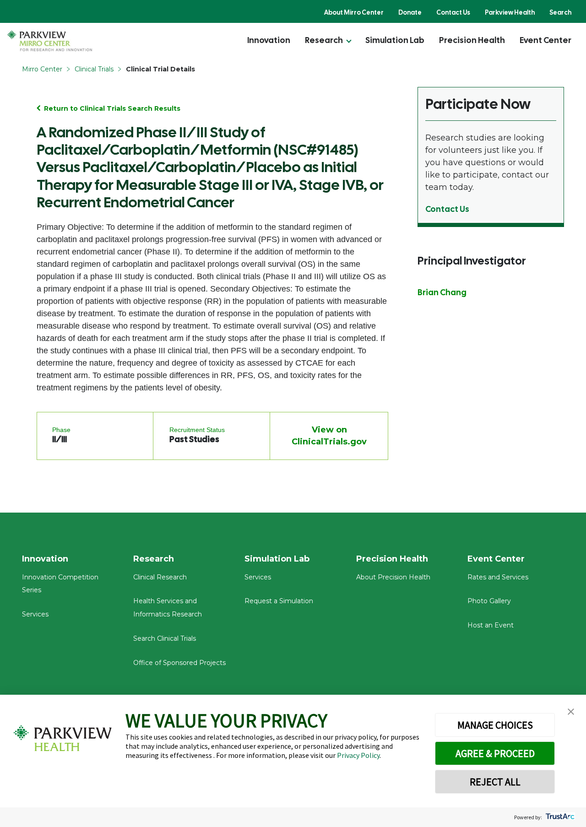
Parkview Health (510, 12)
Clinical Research (160, 577)
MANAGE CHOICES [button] (495, 725)
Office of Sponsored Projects (179, 663)
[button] (571, 712)
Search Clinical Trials (164, 638)
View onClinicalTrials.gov (329, 436)
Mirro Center (42, 69)
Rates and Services (497, 577)
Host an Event (490, 625)
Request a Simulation (278, 601)
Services (35, 614)
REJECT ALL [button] (495, 781)
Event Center (545, 40)
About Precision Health (393, 577)
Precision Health (472, 40)
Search (560, 12)
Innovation (268, 40)
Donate (410, 12)
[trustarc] (559, 817)
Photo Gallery (489, 601)
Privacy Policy (358, 755)
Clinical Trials (94, 69)
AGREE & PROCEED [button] (495, 753)
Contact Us (453, 12)
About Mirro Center (354, 12)
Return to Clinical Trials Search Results (112, 108)
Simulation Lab (394, 40)
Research (324, 40)
